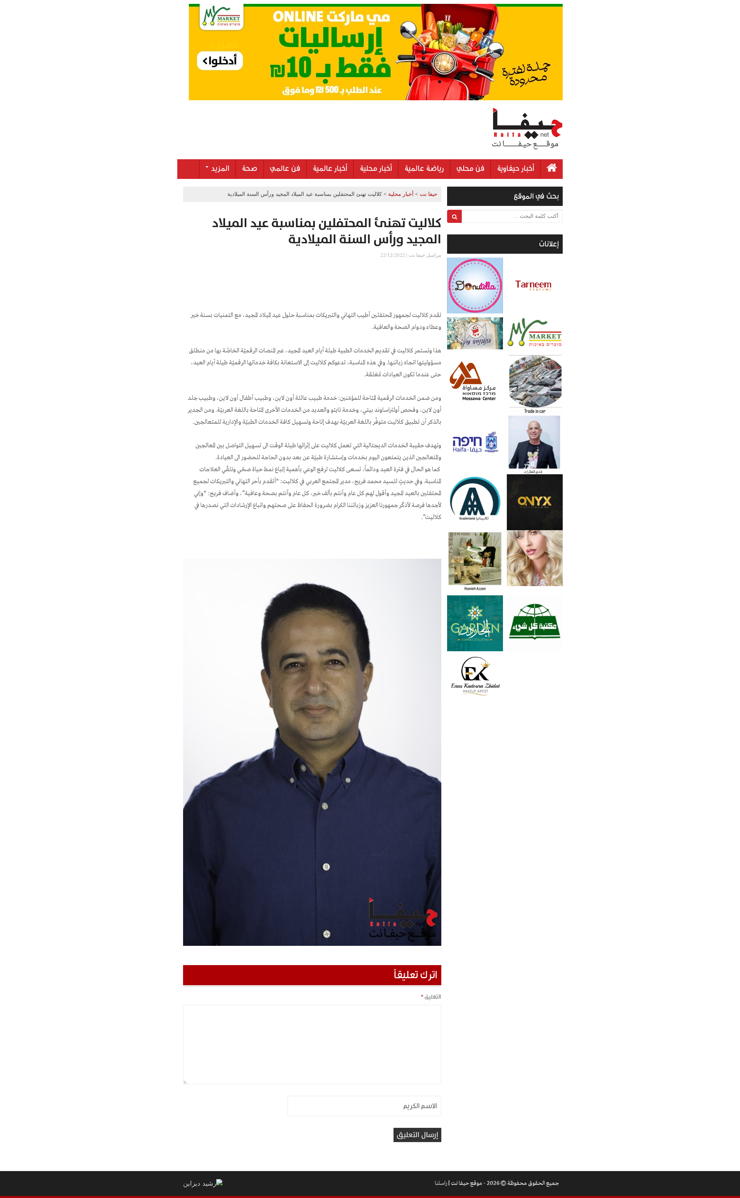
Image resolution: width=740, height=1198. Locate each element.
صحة (249, 168)
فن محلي (470, 168)
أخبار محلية (376, 168)
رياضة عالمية (424, 168)
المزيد (219, 168)
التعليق (430, 996)
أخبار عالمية (330, 168)
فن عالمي (285, 168)
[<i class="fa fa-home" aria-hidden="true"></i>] (552, 169)
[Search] (454, 216)
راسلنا (441, 1183)
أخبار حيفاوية (515, 168)
